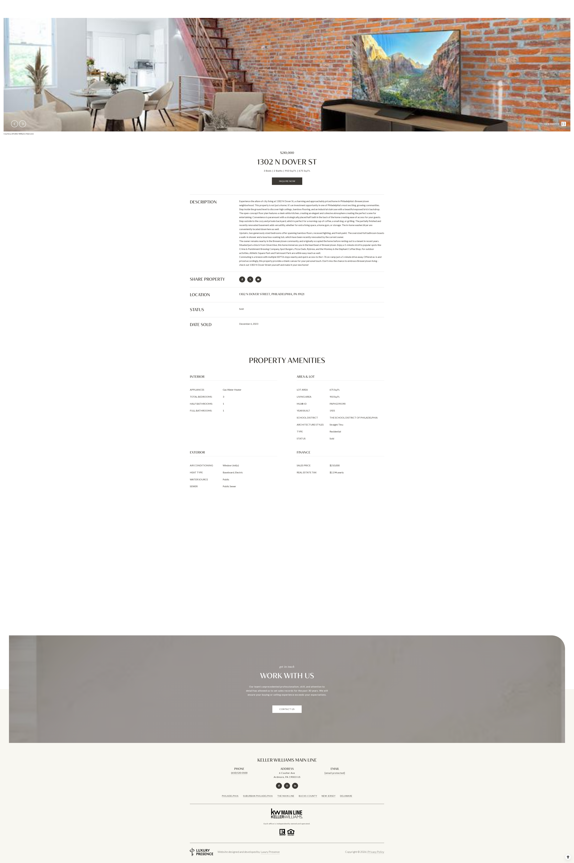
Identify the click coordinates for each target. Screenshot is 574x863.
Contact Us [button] (287, 709)
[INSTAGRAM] (287, 786)
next (22, 123)
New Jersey (329, 796)
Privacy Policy (376, 851)
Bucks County (308, 796)
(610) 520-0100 (239, 772)
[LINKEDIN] (295, 786)
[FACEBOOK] (279, 786)
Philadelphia (230, 796)
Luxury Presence (270, 851)
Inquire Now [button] (287, 181)
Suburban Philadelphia (258, 796)
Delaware (346, 796)
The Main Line (285, 796)
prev (14, 123)
